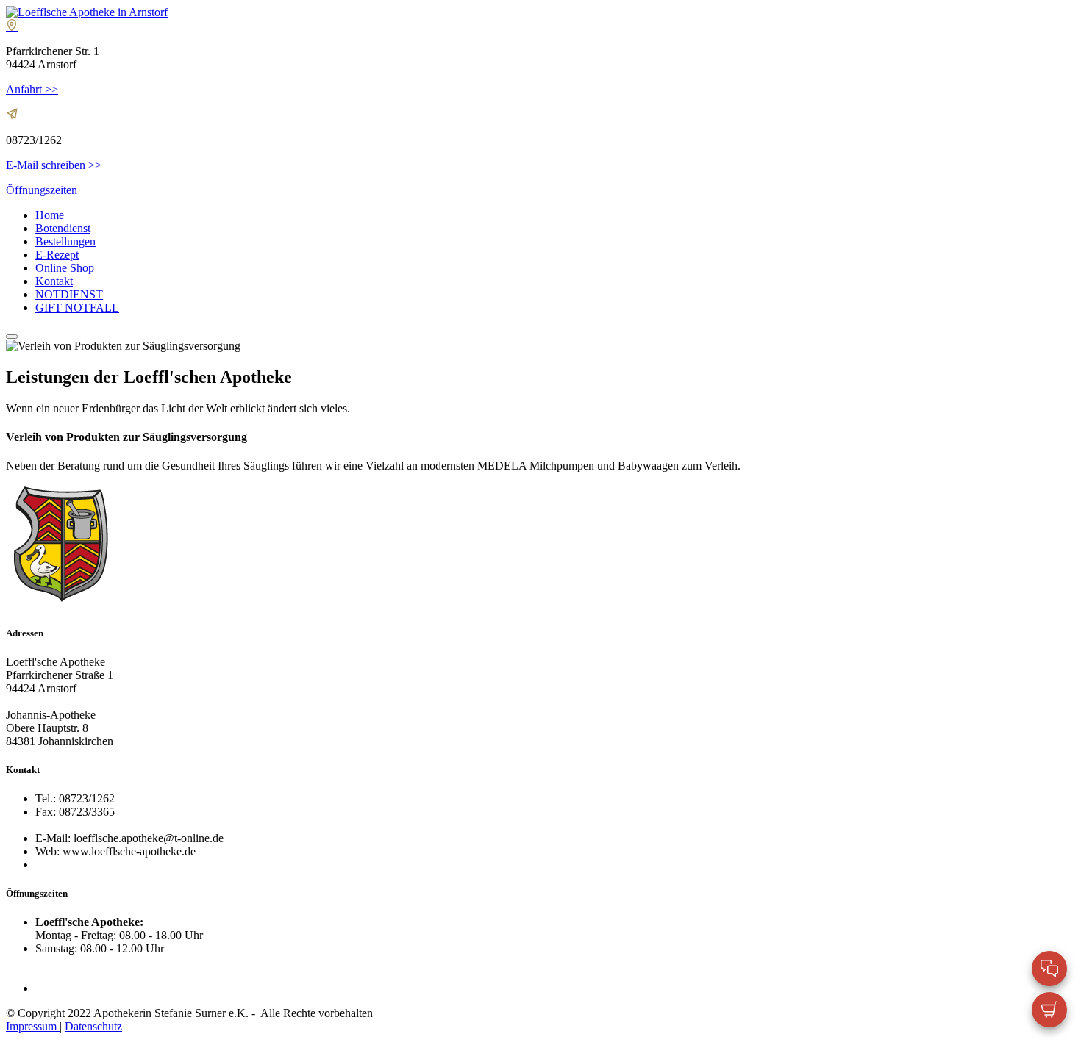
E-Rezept (57, 254)
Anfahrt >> (32, 89)
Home (49, 215)
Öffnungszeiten (41, 190)
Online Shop (64, 268)
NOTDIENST (69, 294)
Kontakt (54, 281)
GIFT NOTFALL (77, 307)
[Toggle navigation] (12, 336)
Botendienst (62, 228)
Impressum (33, 1026)
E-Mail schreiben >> (53, 165)
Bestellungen (65, 241)
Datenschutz (93, 1026)
